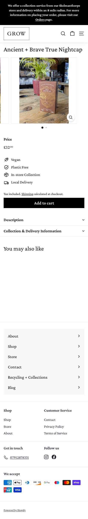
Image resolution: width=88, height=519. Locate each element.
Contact (50, 420)
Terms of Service (55, 433)
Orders (40, 19)
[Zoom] (71, 117)
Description (13, 220)
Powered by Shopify (15, 510)
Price (8, 139)
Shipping (27, 194)
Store (7, 426)
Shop (7, 420)
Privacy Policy (54, 426)
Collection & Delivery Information (33, 231)
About (8, 433)
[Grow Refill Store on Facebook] (54, 456)
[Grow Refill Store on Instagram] (46, 456)
